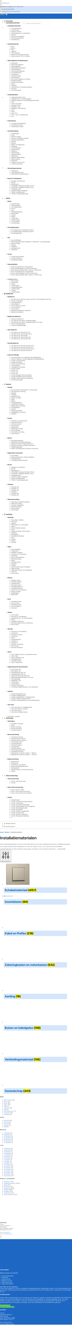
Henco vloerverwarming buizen (20, 791)
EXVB (13, 111)
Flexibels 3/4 (15, 490)
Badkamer (7, 1182)
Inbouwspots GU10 (16, 742)
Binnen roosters (16, 591)
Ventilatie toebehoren (17, 621)
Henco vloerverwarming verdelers (21, 793)
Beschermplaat (15, 243)
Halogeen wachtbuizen (18, 181)
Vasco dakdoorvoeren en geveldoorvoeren (24, 654)
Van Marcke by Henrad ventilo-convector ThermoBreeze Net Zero (31, 299)
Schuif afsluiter (15, 430)
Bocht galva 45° (16, 669)
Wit (5, 1127)
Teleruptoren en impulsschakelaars (21, 87)
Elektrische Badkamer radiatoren (21, 310)
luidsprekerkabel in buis (18, 97)
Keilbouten (14, 160)
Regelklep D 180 (16, 680)
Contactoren (15, 74)
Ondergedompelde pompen (19, 460)
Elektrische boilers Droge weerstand (22, 443)
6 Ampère (7, 1163)
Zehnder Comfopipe (17, 644)
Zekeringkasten (15, 66)
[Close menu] (1, 1)
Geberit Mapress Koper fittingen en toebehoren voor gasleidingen (30, 241)
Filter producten (5, 861)
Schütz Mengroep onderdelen (20, 816)
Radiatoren (11, 296)
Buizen (13, 182)
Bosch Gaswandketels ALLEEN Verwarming (24, 273)
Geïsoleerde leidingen (17, 536)
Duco (12, 537)
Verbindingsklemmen (17, 172)
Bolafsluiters (15, 427)
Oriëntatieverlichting (17, 751)
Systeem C (14, 641)
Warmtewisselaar (16, 559)
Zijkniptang (14, 156)
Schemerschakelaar (17, 82)
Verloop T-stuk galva (17, 685)
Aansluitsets (14, 455)
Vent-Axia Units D (16, 710)
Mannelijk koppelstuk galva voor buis (22, 677)
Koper (13, 399)
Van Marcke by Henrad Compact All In (22, 345)
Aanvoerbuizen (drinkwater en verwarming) (24, 390)
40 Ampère (7, 1172)
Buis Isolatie (14, 213)
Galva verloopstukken (17, 557)
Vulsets (13, 215)
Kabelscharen (15, 149)
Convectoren (15, 309)
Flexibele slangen (16, 582)
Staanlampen (15, 768)
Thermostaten (15, 221)
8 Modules (7, 1134)
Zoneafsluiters (15, 223)
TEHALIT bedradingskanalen (19, 194)
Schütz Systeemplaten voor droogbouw (23, 806)
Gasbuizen (14, 249)
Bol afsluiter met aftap (17, 432)
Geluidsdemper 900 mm (18, 674)
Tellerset (13, 394)
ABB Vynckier (8, 1100)
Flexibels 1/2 (15, 488)
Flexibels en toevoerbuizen (19, 421)
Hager (5, 1105)
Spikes (13, 771)
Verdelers (14, 533)
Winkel (7, 832)
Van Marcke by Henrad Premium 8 (21, 350)
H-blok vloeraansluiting (18, 364)
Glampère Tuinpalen (17, 723)
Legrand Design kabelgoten (19, 190)
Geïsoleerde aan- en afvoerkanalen (21, 618)
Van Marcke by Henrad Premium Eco (22, 347)
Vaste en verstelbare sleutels (19, 138)
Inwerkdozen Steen (17, 125)
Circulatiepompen (16, 207)
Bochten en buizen (16, 634)
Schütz (13, 783)
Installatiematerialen (14, 26)
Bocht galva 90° (16, 671)
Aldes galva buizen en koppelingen (21, 570)
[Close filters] (1, 1237)
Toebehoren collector (17, 404)
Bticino (13, 48)
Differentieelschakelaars (18, 68)
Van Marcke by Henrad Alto (19, 335)
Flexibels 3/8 (15, 487)
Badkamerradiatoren (17, 312)
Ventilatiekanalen (16, 605)
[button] (2, 310)
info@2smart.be (10, 823)
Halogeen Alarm (16, 105)
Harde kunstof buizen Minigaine (20, 567)
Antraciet (6, 1120)
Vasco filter (14, 656)
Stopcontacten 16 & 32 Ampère (20, 56)
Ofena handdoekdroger (18, 324)
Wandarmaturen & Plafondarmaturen (22, 769)
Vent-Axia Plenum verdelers (19, 709)
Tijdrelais (14, 85)
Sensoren (14, 608)
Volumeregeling (15, 549)
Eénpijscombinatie (16, 362)
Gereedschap (15, 39)
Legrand (13, 51)
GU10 (13, 725)
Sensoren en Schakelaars (19, 631)
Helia (5, 1106)
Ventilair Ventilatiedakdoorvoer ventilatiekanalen (25, 700)
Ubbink (13, 540)
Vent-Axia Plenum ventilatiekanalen (21, 707)
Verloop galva (15, 683)
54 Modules (7, 1141)
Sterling (6, 1125)
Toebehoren (14, 551)
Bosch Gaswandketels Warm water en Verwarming (26, 275)
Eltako (13, 84)
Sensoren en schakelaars (18, 554)
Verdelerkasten (15, 800)
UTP (12, 116)
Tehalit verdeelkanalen (18, 192)
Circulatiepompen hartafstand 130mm (22, 230)
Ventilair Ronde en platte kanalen (21, 698)
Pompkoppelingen (16, 233)
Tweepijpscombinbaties (18, 367)
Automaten (14, 63)
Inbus (13, 135)
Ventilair (13, 523)
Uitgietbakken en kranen (18, 412)
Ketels (9, 201)
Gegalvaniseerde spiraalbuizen (20, 675)
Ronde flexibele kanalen (18, 528)
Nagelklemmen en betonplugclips (21, 99)
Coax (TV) (14, 113)
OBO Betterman (8, 1111)
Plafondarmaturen (16, 745)
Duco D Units (15, 603)
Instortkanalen (15, 583)
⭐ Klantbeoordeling (7, 9)
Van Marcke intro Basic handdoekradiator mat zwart (26, 322)
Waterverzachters (16, 503)
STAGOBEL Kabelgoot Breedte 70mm (22, 187)
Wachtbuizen (15, 184)
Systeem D (14, 642)
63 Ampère (7, 1158)
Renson (13, 539)
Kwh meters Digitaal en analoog (20, 79)
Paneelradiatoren (16, 302)
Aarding (13, 35)
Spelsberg (7, 1114)
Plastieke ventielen (16, 552)
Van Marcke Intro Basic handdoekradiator (23, 320)
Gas (12, 210)
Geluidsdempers (16, 639)
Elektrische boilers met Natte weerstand (23, 445)
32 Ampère (7, 1171)
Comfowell (14, 633)
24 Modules (7, 1137)
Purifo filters (14, 510)
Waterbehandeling (16, 410)
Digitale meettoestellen (18, 157)
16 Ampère (7, 1166)
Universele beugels (17, 380)
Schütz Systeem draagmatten (20, 811)
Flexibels (13, 414)
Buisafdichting (15, 396)
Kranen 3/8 (14, 373)
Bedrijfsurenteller (16, 80)
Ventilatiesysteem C (17, 586)
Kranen (13, 409)
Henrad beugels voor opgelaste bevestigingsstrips (26, 357)
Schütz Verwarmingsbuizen (19, 814)
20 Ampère (7, 1167)
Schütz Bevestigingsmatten (19, 808)
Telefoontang (15, 152)
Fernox (13, 208)
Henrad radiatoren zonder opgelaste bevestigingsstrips (27, 359)
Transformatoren (16, 90)
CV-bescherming (16, 258)
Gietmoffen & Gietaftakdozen (20, 174)
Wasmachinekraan (16, 422)
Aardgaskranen (15, 248)
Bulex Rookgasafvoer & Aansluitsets (22, 267)
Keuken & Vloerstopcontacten (20, 54)
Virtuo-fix (14, 571)
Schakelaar (7, 1174)
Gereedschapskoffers (17, 140)
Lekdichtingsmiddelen (17, 256)
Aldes (13, 526)
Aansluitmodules (16, 76)
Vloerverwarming (13, 778)
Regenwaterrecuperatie (18, 406)
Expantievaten (15, 204)
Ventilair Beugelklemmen (18, 694)
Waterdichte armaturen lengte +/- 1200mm (24, 754)
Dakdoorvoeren (16, 580)
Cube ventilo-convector (18, 305)
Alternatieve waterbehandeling (20, 502)
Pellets (13, 216)
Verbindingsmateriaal (17, 38)
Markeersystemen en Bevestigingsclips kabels (25, 100)
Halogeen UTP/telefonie (18, 108)
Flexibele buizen (16, 562)
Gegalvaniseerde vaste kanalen (20, 531)
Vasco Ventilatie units (17, 657)
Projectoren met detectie (18, 765)
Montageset (14, 534)
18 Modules (7, 1136)
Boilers (13, 401)
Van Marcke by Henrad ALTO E (20, 332)
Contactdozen (15, 77)
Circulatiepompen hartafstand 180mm (22, 231)
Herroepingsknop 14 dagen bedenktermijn (7, 1306)
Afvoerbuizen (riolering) (18, 391)
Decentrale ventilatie (17, 520)
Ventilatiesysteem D (17, 588)
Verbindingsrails (16, 69)
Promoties (7, 1186)
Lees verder (61, 849)
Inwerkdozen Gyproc (17, 126)
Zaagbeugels (15, 133)
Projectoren (14, 763)
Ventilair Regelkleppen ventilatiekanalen (23, 697)
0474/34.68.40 (10, 826)
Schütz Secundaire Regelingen (20, 804)
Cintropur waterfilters (17, 505)
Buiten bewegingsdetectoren (19, 766)
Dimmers (14, 88)
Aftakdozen (14, 171)
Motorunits (14, 594)
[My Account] (1, 20)
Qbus (12, 46)
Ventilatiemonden (16, 601)
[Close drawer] (1, 5)
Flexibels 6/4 (15, 495)
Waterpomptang (16, 154)
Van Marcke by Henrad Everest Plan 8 (22, 349)
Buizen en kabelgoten (17, 36)
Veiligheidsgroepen (16, 212)
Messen (13, 143)
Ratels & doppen (16, 136)
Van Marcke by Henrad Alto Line (21, 337)
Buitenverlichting (16, 727)
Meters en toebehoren (18, 144)
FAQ (5, 27)
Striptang (14, 151)
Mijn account (8, 168)
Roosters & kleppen (17, 647)
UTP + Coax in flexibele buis (19, 115)
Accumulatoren (15, 307)
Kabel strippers (15, 159)
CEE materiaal (15, 53)
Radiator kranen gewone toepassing (22, 378)
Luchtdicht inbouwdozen (18, 123)
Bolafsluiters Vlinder (17, 429)
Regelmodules (15, 568)
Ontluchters (14, 218)
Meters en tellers (16, 398)
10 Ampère (7, 1164)
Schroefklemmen (16, 72)
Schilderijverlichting (17, 737)
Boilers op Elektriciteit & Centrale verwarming (24, 448)
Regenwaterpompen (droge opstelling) (22, 457)
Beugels (13, 393)
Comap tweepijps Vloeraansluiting (21, 375)
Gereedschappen (13, 131)
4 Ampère (7, 1161)
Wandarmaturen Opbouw (18, 740)
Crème (6, 1123)
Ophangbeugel (15, 679)
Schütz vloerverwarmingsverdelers (21, 801)
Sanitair (10, 387)
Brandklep (14, 555)
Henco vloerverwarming (18, 781)
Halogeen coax (15, 107)
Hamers (13, 141)
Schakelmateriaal (16, 28)
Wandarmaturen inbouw (18, 738)
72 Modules (7, 1142)
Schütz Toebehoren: (17, 803)
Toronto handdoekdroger (18, 325)
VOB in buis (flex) (16, 103)
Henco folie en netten (17, 790)
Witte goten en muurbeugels (19, 525)
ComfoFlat (14, 636)
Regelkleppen (15, 593)
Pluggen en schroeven (18, 162)
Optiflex (13, 565)
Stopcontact (7, 1175)
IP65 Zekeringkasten (17, 64)
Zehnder (13, 542)
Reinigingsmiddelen (17, 260)
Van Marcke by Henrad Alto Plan (21, 338)
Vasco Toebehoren (16, 662)
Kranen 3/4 (14, 372)
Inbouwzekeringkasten (18, 71)
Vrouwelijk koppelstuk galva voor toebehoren (24, 687)
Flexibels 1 (14, 492)
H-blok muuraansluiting (18, 360)
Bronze (6, 1122)
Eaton (5, 1101)
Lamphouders (15, 746)
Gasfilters (14, 246)
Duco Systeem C (16, 606)
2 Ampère (7, 1159)
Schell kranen (15, 433)
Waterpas (14, 146)
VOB (12, 102)
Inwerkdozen (15, 30)
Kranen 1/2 (14, 370)
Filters (13, 560)
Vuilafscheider (15, 220)
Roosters (13, 563)
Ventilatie (11, 517)
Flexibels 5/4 (15, 493)
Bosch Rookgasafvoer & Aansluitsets (22, 271)
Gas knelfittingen (16, 240)
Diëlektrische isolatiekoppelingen (21, 442)
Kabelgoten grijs (16, 189)
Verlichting (11, 721)
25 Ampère (7, 1169)
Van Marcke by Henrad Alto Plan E (21, 334)
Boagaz (13, 245)
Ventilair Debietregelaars (18, 695)
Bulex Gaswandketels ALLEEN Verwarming (24, 268)
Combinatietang (16, 148)
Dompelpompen (16, 458)
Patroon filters (15, 508)
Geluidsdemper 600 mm (18, 672)
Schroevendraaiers (17, 164)
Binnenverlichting (16, 728)
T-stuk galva (15, 682)
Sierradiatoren (15, 304)
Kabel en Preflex (16, 31)
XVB (12, 110)
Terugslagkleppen (16, 402)
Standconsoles (15, 368)
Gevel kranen (15, 425)
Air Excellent (15, 615)
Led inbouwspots (16, 743)
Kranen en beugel (13, 355)
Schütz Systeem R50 (17, 812)
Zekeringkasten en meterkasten (20, 33)
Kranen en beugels (16, 301)
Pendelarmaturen (16, 748)
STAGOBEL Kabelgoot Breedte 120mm (22, 186)
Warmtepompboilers (17, 440)
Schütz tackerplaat (16, 809)
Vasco (13, 529)
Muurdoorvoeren (16, 585)
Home (2, 832)
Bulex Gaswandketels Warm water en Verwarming (26, 270)
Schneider (7, 1113)
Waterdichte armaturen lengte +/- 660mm (23, 753)
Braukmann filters (16, 506)
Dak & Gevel (15, 573)
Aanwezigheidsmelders (18, 750)
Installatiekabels (13, 94)
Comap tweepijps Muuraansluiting (21, 376)
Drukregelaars (15, 407)
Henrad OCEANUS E (17, 319)
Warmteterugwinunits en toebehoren (22, 623)
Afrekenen (7, 238)
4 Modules (7, 1133)
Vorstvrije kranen (16, 424)
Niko (12, 49)
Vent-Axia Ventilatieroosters (19, 712)
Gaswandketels (15, 205)
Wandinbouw (15, 761)
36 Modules (7, 1139)
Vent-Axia (14, 521)
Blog (5, 97)
